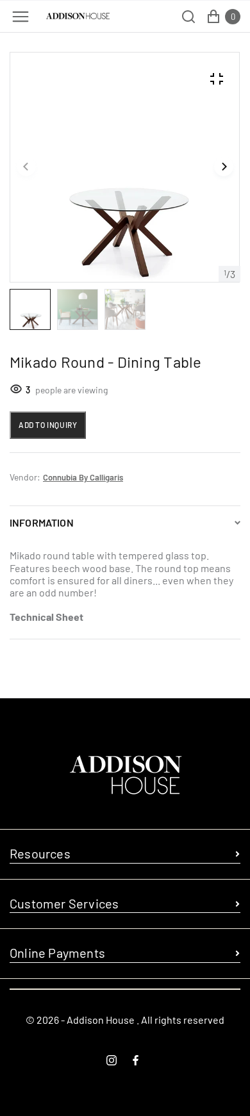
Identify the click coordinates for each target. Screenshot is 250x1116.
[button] (26, 167)
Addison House (101, 1019)
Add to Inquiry (48, 424)
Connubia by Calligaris (83, 477)
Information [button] (42, 522)
